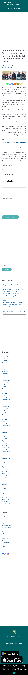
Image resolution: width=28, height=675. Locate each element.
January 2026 (5, 371)
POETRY (4, 547)
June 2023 (4, 438)
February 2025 (5, 395)
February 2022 (5, 473)
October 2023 (5, 430)
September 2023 (6, 432)
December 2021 (6, 477)
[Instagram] (8, 554)
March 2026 (5, 367)
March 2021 (4, 497)
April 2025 (4, 391)
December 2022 (6, 451)
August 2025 (5, 382)
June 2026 (4, 360)
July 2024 (4, 410)
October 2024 (5, 404)
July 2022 (4, 462)
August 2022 (5, 460)
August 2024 (5, 408)
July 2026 (4, 358)
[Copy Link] (20, 84)
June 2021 (4, 490)
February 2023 (5, 447)
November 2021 (6, 480)
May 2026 (4, 362)
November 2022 (6, 454)
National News (5, 542)
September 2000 (6, 506)
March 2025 (5, 393)
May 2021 (4, 493)
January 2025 (5, 397)
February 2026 (5, 369)
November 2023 (6, 428)
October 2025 (5, 378)
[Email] (18, 84)
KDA (3, 531)
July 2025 (4, 384)
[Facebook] (12, 84)
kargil (3, 529)
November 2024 (6, 401)
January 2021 (5, 501)
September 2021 (6, 484)
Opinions (4, 544)
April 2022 (4, 469)
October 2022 (5, 456)
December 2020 (6, 503)
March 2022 (4, 471)
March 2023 (5, 445)
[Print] (15, 84)
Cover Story (5, 516)
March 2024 (5, 419)
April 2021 (4, 495)
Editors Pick (5, 521)
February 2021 (5, 499)
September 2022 (6, 458)
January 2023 (5, 449)
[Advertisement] (14, 28)
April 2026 (4, 365)
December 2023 (6, 425)
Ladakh (3, 536)
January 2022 (5, 475)
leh (2, 540)
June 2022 (4, 464)
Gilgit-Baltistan (5, 523)
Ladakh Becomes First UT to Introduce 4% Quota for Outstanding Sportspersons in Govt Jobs (14, 311)
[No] (26, 669)
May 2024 (4, 414)
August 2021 (5, 486)
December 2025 (6, 373)
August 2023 (5, 434)
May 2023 (4, 441)
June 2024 (4, 412)
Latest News (5, 538)
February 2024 (5, 421)
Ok (14, 673)
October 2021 (5, 482)
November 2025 (6, 375)
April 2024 (4, 417)
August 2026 (5, 356)
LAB (3, 534)
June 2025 (4, 386)
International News (6, 525)
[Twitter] (10, 84)
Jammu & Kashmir (6, 527)
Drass (3, 518)
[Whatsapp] (7, 84)
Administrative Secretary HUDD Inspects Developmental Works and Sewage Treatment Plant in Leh (13, 304)
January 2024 (5, 423)
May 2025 (4, 388)
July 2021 (4, 488)
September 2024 (6, 406)
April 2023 (4, 443)
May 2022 (4, 467)
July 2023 (4, 436)
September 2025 (6, 380)
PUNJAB (4, 549)
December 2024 (6, 399)
